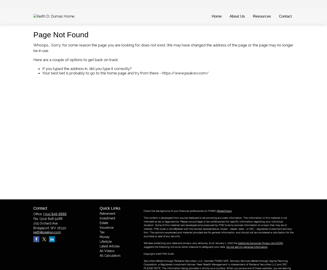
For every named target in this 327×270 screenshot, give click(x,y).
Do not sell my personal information (247, 247)
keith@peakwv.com (47, 232)
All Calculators (110, 255)
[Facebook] (36, 239)
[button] (216, 16)
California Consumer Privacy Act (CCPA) (260, 243)
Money (105, 237)
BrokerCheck (224, 211)
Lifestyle (106, 241)
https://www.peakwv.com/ (185, 73)
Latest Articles (110, 246)
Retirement (107, 213)
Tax (102, 232)
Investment (107, 218)
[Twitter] (44, 239)
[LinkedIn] (52, 239)
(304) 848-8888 (55, 214)
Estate (104, 223)
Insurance (106, 227)
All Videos (107, 251)
